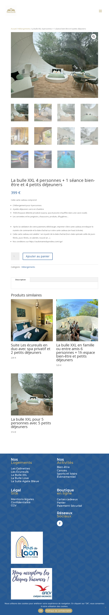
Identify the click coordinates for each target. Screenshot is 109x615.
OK (40, 611)
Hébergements (24, 29)
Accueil (14, 29)
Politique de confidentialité (58, 611)
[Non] (105, 607)
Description (20, 279)
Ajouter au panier (38, 256)
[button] (93, 36)
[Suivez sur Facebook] (60, 523)
